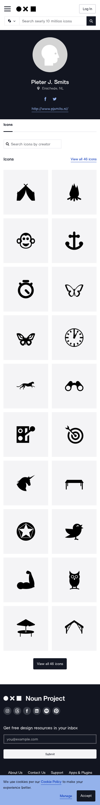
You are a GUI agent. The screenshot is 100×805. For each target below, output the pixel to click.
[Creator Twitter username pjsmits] (54, 100)
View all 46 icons (84, 159)
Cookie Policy (51, 782)
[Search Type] (11, 21)
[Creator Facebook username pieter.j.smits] (45, 100)
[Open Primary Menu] (7, 9)
